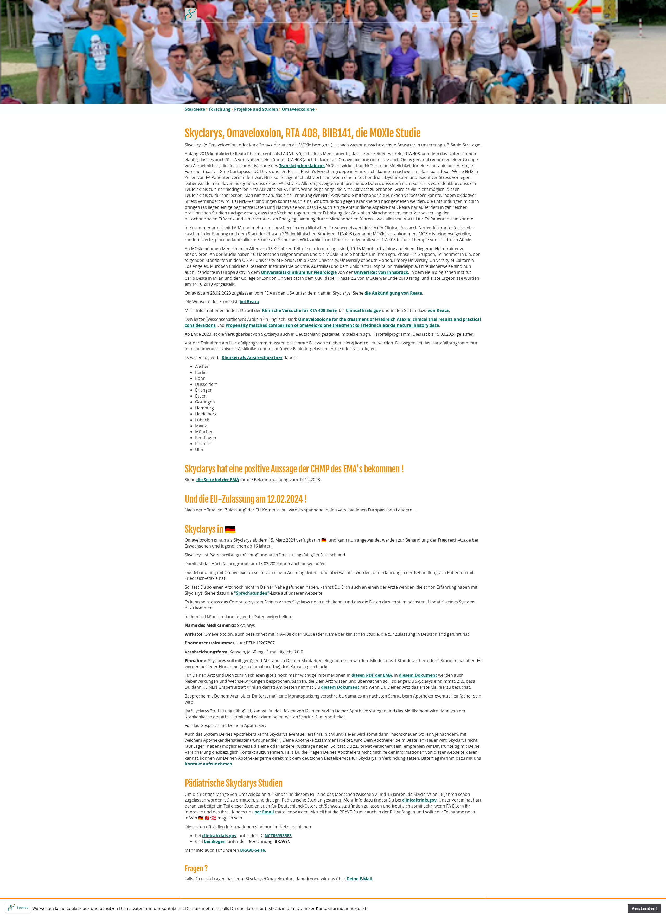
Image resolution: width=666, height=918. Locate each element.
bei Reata (249, 301)
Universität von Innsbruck (381, 272)
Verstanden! (644, 908)
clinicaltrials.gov (419, 800)
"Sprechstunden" (252, 593)
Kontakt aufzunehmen (208, 764)
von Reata (438, 310)
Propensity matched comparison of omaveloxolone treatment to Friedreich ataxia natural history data (332, 325)
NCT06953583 (278, 835)
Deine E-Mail (359, 879)
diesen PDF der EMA (371, 675)
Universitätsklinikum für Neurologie (299, 272)
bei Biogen (215, 841)
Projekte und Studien (256, 109)
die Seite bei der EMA (217, 480)
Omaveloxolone (298, 109)
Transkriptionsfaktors (302, 165)
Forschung (219, 109)
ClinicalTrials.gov (363, 310)
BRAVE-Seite (252, 850)
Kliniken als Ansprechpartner (252, 357)
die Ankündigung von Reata (393, 293)
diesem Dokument (418, 675)
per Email (264, 812)
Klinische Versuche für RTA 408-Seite (299, 310)
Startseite (195, 109)
